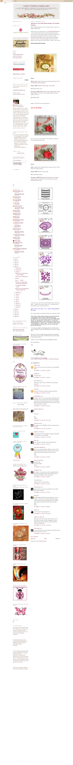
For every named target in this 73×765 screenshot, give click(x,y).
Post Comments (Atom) (41, 541)
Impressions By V (18, 206)
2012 (15, 311)
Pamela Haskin (37, 487)
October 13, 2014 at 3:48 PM (42, 476)
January (17, 307)
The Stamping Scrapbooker (20, 248)
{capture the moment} (19, 251)
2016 (15, 262)
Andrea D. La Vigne (38, 516)
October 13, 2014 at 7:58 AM (42, 377)
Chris (36, 308)
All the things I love (18, 191)
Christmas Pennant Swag (36, 37)
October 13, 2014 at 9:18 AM (42, 405)
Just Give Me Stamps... (19, 207)
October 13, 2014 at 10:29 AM (42, 428)
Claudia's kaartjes (37, 409)
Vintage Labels (53, 91)
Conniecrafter (36, 528)
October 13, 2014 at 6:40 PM (42, 506)
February (18, 305)
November (18, 269)
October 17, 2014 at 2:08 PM (42, 533)
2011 (15, 312)
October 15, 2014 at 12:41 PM (42, 525)
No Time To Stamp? (18, 222)
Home (45, 538)
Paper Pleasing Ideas (19, 231)
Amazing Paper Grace (19, 194)
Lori (45, 308)
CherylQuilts (36, 470)
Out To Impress (17, 228)
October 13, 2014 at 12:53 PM (42, 437)
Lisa (39, 308)
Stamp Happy (17, 240)
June (17, 297)
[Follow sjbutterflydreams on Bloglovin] (19, 64)
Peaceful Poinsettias (47, 177)
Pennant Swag (46, 91)
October (17, 271)
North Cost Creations (17, 56)
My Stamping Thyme (19, 219)
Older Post (58, 538)
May (17, 299)
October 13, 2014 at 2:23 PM (42, 457)
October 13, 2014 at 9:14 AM (42, 393)
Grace (32, 308)
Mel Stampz (17, 216)
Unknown (36, 365)
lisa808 (35, 373)
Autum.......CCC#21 (19, 280)
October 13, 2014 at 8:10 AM (42, 385)
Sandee (49, 308)
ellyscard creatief (37, 460)
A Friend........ (18, 278)
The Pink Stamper (18, 245)
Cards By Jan (37, 423)
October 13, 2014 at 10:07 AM (42, 420)
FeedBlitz (20, 164)
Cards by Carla (17, 197)
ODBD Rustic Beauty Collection (38, 82)
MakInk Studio (17, 213)
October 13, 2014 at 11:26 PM (42, 513)
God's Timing (51, 85)
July (17, 295)
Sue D (35, 389)
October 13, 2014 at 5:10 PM (42, 483)
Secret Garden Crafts (17, 57)
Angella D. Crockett (38, 431)
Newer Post (33, 538)
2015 (15, 264)
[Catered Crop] (21, 153)
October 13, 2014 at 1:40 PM (42, 444)
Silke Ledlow (17, 237)
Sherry (35, 509)
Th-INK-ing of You (18, 242)
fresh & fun (16, 203)
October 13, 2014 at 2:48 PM (42, 466)
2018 (15, 259)
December (18, 268)
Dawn (42, 308)
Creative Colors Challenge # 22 (21, 276)
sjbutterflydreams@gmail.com (19, 90)
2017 (15, 260)
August (17, 294)
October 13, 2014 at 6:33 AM (42, 370)
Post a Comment (34, 536)
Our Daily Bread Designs (53, 31)
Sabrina (53, 308)
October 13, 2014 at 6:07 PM (42, 492)
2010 (15, 314)
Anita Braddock (37, 396)
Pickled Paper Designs (19, 234)
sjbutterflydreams (36, 6)
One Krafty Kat (17, 225)
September (18, 292)
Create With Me (17, 200)
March (17, 303)
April (17, 301)
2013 (15, 309)
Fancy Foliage (55, 177)
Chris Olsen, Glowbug (38, 447)
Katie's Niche (17, 210)
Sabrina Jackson (18, 105)
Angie (34, 310)
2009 (15, 316)
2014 (15, 266)
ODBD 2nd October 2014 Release (41, 359)
